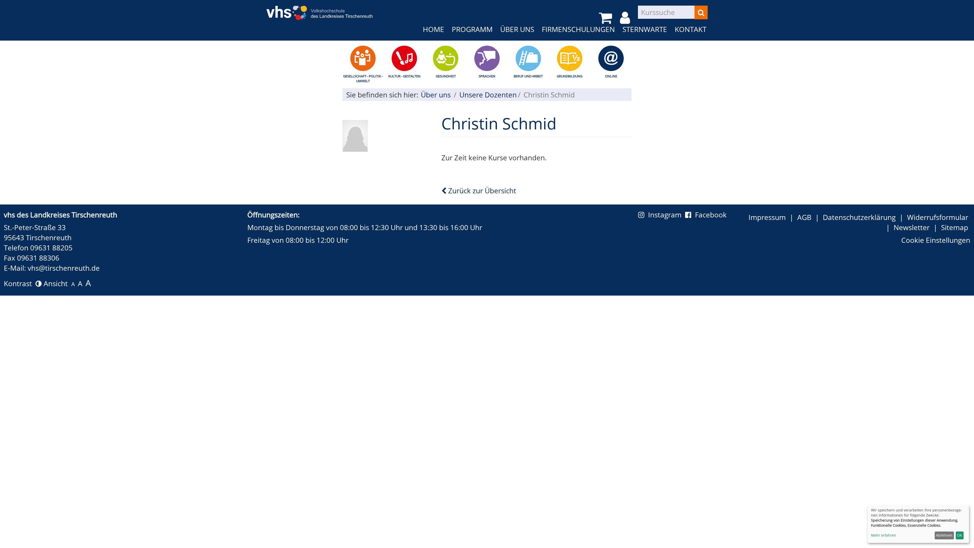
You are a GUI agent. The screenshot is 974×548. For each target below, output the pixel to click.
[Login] (626, 18)
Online (611, 76)
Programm (472, 29)
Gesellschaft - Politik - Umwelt (363, 78)
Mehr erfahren (883, 535)
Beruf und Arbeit (528, 76)
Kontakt (690, 29)
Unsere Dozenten (488, 94)
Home (433, 29)
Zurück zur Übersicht (481, 190)
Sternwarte (644, 29)
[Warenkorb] (606, 18)
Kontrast (20, 283)
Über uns (517, 29)
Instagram (666, 214)
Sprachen (487, 76)
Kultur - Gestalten (404, 76)
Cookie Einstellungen (935, 240)
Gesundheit (446, 76)
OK (959, 535)
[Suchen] (701, 12)
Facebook (711, 214)
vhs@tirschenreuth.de (64, 268)
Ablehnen (944, 535)
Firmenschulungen (578, 29)
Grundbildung (569, 76)
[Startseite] (319, 9)
